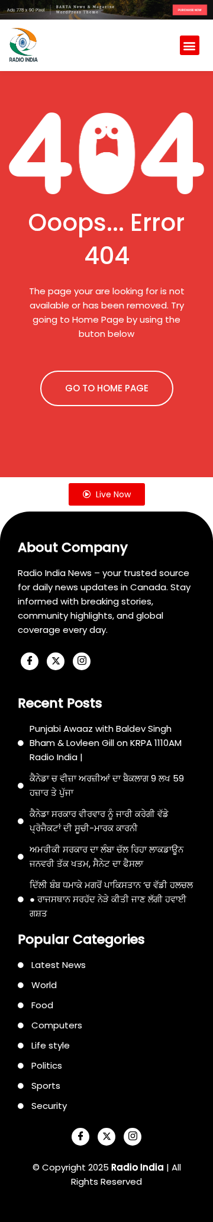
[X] (55, 661)
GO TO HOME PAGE (107, 388)
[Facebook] (29, 661)
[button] (189, 45)
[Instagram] (82, 661)
